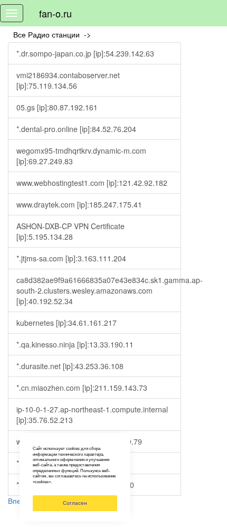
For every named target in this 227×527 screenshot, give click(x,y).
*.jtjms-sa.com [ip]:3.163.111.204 (71, 258)
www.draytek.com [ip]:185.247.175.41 (79, 204)
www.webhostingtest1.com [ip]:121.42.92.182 (91, 182)
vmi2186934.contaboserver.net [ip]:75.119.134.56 (68, 80)
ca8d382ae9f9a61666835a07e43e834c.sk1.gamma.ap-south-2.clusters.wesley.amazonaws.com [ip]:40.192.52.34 (98, 290)
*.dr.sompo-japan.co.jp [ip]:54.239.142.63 (85, 53)
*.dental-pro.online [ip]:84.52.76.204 (76, 129)
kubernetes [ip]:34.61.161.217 (66, 322)
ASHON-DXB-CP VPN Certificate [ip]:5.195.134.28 (70, 231)
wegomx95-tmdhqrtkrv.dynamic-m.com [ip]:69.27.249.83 (81, 155)
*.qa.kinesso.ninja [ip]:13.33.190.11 (75, 344)
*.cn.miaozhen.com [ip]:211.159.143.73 (81, 387)
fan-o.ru (55, 13)
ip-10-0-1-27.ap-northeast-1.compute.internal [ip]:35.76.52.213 (92, 414)
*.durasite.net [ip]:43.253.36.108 (70, 366)
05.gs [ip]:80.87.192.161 (57, 107)
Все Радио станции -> (54, 34)
